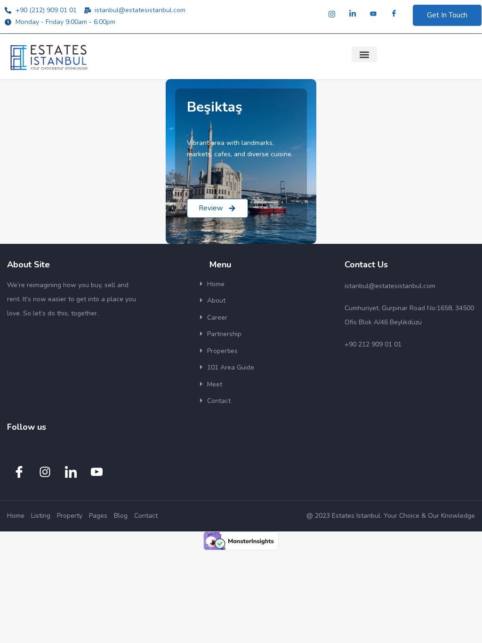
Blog (121, 515)
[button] (364, 54)
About (216, 300)
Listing (40, 515)
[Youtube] (373, 14)
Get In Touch (447, 15)
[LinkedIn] (352, 14)
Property (69, 515)
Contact (219, 400)
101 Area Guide (230, 367)
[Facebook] (394, 14)
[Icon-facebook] (19, 472)
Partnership (224, 334)
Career (217, 317)
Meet (214, 384)
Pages (98, 515)
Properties (222, 350)
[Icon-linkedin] (70, 472)
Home (216, 284)
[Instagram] (332, 14)
